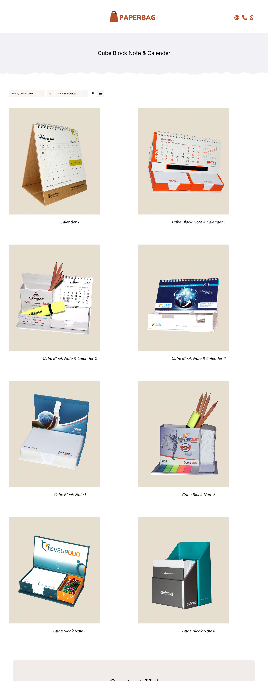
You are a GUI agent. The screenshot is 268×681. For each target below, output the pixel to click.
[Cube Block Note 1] (54, 384)
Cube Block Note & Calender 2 (69, 358)
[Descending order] (50, 93)
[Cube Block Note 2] (183, 384)
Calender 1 (69, 222)
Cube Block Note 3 (198, 631)
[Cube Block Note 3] (183, 520)
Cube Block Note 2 (198, 495)
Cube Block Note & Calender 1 (198, 222)
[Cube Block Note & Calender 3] (183, 247)
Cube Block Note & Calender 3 (198, 358)
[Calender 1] (54, 111)
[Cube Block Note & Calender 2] (54, 247)
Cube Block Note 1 (69, 495)
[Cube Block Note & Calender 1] (183, 111)
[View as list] (100, 93)
